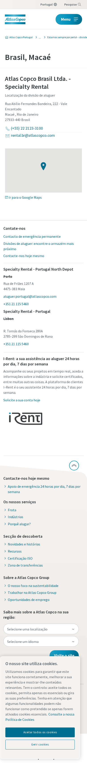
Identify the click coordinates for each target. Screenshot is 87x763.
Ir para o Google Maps (25, 197)
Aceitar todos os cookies (40, 732)
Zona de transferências (25, 565)
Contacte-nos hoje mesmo (23, 256)
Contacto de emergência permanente (32, 236)
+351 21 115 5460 (16, 304)
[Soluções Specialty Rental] (38, 37)
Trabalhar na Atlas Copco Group (32, 592)
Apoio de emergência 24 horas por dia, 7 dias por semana (44, 489)
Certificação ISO (20, 558)
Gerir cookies (40, 744)
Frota (12, 510)
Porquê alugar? (19, 524)
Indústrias (15, 517)
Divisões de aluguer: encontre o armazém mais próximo (38, 246)
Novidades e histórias (24, 544)
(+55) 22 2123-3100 (27, 128)
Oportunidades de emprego (29, 599)
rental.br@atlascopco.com (33, 135)
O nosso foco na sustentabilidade (33, 585)
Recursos (15, 551)
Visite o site (64, 655)
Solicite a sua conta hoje (21, 400)
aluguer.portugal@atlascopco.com (29, 296)
